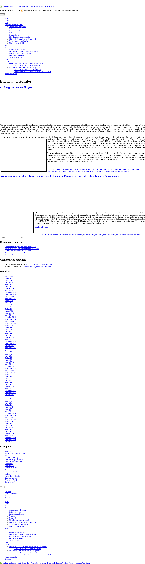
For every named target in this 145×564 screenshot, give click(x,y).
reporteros (87, 171)
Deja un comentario (122, 171)
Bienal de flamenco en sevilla (19, 37)
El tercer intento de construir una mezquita (20, 255)
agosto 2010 (9, 421)
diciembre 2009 (10, 438)
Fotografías (9, 464)
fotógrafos (131, 169)
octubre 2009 (9, 442)
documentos (108, 169)
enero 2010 (9, 436)
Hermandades (14, 35)
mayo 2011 (8, 403)
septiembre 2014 (10, 323)
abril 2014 (8, 333)
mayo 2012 (9, 380)
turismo (124, 235)
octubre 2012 (9, 370)
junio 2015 (8, 305)
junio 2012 (8, 378)
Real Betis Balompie (16, 55)
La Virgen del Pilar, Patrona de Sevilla (39, 264)
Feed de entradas (11, 494)
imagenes (102, 235)
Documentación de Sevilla (14, 25)
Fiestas (7, 61)
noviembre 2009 (10, 440)
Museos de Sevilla (15, 57)
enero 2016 (9, 290)
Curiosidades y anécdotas (14, 460)
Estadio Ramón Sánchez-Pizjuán (20, 53)
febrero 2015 (9, 313)
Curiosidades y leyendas (17, 27)
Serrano (107, 171)
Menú (3, 14)
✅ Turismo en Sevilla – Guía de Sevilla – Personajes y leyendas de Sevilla (27, 6)
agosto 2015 (9, 301)
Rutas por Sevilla (15, 29)
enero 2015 (9, 315)
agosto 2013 (9, 350)
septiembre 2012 (10, 372)
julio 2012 (8, 376)
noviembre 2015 (10, 295)
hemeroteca (63, 171)
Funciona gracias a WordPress (79, 563)
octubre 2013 (9, 346)
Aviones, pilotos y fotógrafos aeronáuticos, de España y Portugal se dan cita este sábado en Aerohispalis (59, 176)
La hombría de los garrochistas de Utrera (36, 267)
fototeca (138, 169)
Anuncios (8, 451)
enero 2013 (9, 364)
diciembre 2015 (10, 293)
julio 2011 (8, 399)
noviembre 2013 (10, 344)
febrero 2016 (9, 288)
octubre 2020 (9, 276)
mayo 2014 (9, 331)
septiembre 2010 (10, 419)
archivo (100, 169)
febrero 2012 (9, 387)
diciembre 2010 (10, 413)
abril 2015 (8, 309)
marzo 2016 (9, 286)
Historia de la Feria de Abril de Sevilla (27, 66)
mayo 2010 (9, 427)
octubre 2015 (9, 297)
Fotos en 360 (9, 466)
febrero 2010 (9, 434)
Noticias (12, 33)
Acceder (8, 492)
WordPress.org (10, 498)
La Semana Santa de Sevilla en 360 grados (24, 68)
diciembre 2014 (10, 317)
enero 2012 (9, 389)
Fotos (6, 23)
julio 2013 (8, 352)
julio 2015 (8, 303)
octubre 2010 (9, 417)
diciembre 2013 (10, 342)
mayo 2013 (9, 356)
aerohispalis (72, 235)
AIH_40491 (57, 169)
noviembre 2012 (10, 368)
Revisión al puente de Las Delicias (17, 253)
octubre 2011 (9, 395)
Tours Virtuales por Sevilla (18, 41)
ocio (108, 235)
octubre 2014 (9, 321)
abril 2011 (8, 405)
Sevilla (7, 59)
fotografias (123, 169)
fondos (115, 169)
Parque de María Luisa (17, 49)
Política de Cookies (61, 563)
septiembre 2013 (10, 348)
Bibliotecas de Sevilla (16, 43)
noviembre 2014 (10, 319)
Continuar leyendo (41, 227)
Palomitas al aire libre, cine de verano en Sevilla (22, 249)
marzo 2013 (9, 360)
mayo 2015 (9, 307)
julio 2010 (8, 423)
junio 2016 (8, 280)
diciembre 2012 (10, 366)
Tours (7, 21)
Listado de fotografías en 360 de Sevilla (23, 39)
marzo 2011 (9, 407)
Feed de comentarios (12, 496)
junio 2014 (8, 329)
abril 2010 (8, 429)
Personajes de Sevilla (16, 31)
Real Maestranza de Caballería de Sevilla (23, 51)
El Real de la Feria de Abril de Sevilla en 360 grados (28, 63)
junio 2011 (8, 401)
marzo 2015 (9, 311)
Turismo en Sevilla (11, 480)
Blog (6, 45)
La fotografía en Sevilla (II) (16, 87)
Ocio (6, 47)
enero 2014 (9, 340)
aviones (79, 235)
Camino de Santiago (12, 458)
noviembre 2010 (10, 415)
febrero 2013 (9, 362)
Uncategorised (10, 482)
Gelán (49, 171)
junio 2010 (8, 425)
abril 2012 (8, 382)
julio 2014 (8, 327)
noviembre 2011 (10, 393)
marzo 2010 (9, 432)
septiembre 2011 (10, 397)
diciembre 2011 (10, 391)
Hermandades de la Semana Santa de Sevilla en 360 (32, 72)
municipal (71, 171)
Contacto (8, 76)
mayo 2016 (9, 282)
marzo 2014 (9, 335)
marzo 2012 (9, 385)
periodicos (79, 171)
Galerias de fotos (11, 468)
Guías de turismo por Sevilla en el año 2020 (20, 247)
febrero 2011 (9, 409)
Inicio (7, 19)
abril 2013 (8, 358)
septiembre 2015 (10, 299)
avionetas (86, 235)
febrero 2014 (9, 337)
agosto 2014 (9, 325)
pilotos (113, 235)
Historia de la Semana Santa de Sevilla (27, 70)
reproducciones (97, 171)
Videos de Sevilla (11, 74)
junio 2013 (8, 354)
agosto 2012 (9, 374)
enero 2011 (8, 411)
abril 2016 (8, 284)
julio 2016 (8, 278)
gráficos (55, 171)
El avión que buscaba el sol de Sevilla (18, 251)
